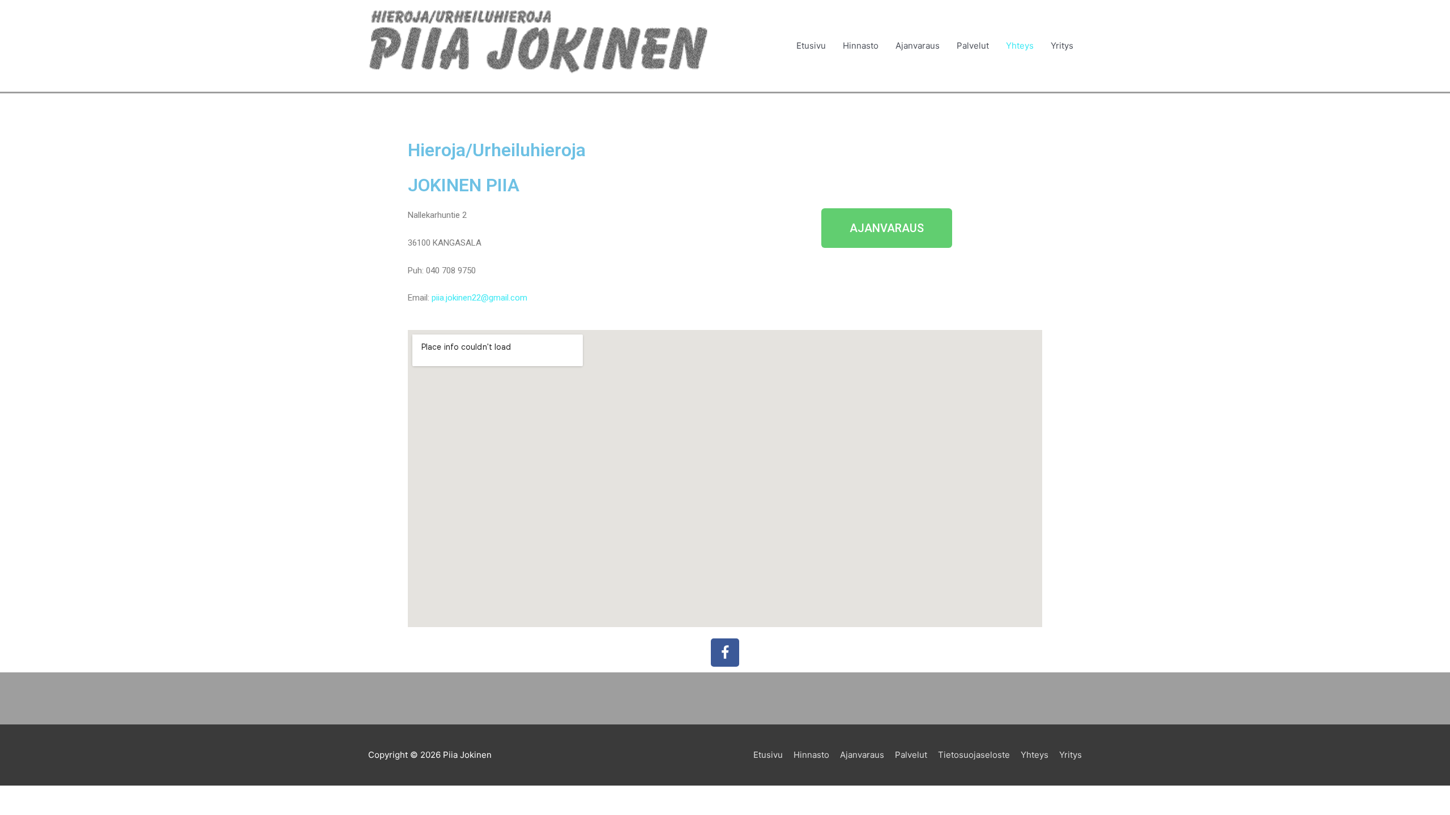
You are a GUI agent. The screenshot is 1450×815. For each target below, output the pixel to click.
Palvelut (973, 45)
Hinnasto (860, 45)
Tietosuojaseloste (974, 754)
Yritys (1062, 45)
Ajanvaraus (917, 45)
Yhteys (1020, 45)
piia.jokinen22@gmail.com (479, 298)
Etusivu (811, 45)
